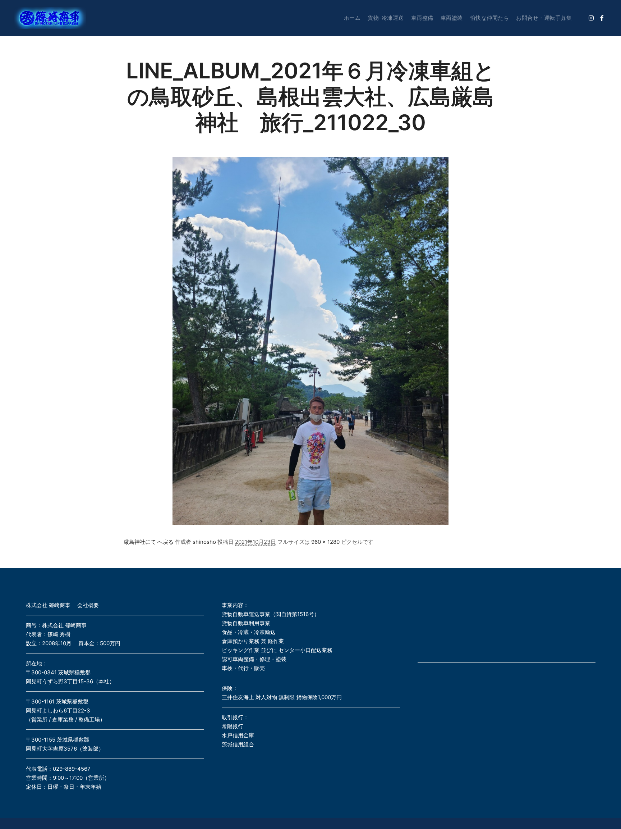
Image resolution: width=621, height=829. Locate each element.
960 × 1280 (325, 541)
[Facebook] (602, 18)
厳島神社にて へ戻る (149, 541)
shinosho (204, 541)
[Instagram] (591, 18)
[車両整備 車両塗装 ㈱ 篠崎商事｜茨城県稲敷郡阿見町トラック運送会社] (50, 18)
